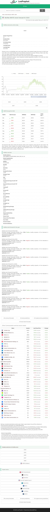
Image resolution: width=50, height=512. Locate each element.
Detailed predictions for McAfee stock (10, 447)
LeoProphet (23, 1)
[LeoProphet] (13, 2)
